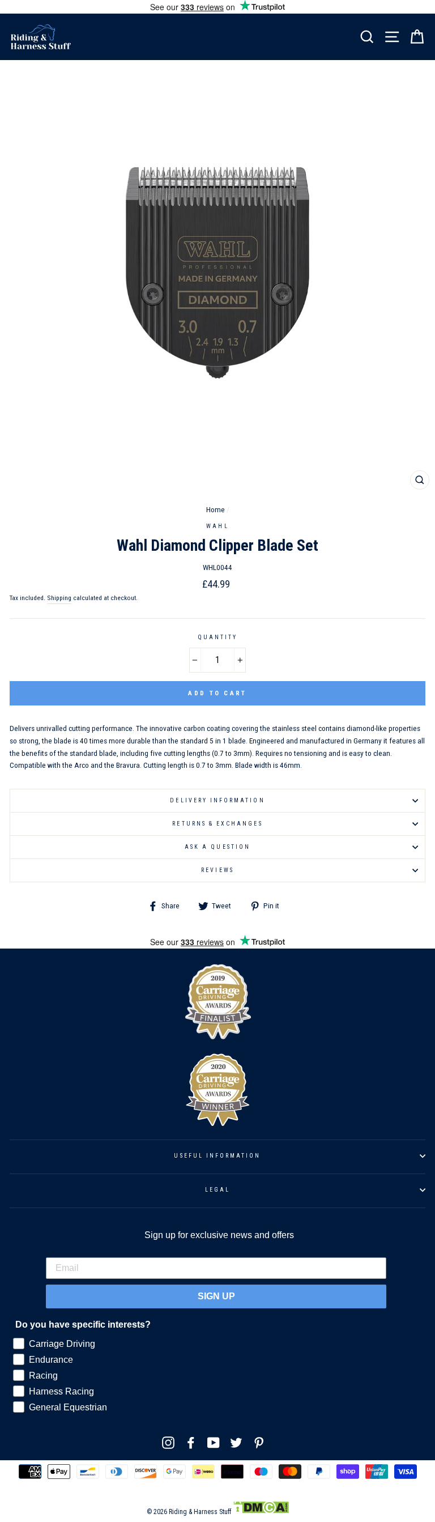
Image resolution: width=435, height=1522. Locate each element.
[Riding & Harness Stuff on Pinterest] (259, 1442)
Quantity (217, 637)
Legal (217, 1190)
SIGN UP (216, 1296)
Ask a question (217, 847)
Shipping (59, 598)
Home (215, 509)
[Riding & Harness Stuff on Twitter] (236, 1442)
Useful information (217, 1156)
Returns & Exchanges (217, 823)
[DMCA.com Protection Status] (261, 1512)
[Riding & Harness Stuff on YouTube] (213, 1442)
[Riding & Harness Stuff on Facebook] (191, 1442)
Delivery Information (217, 800)
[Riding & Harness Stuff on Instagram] (168, 1442)
